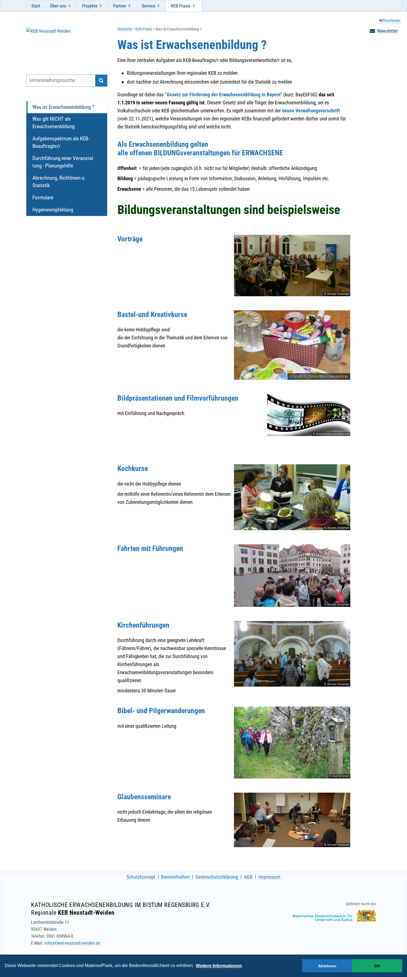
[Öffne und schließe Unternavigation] (69, 6)
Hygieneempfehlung (52, 210)
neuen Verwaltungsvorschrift (311, 111)
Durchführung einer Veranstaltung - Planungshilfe (63, 162)
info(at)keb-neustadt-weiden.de (72, 943)
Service (148, 6)
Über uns (58, 6)
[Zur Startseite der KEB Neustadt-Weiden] (63, 43)
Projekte (89, 6)
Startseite (124, 29)
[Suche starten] (101, 81)
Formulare (42, 197)
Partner (119, 6)
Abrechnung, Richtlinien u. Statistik (59, 182)
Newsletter (387, 31)
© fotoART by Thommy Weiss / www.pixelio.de (318, 376)
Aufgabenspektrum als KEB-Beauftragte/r (60, 142)
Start (35, 6)
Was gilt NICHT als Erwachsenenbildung (53, 123)
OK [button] (377, 966)
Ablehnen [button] (327, 966)
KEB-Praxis (180, 6)
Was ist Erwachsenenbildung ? (63, 107)
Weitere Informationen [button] (219, 965)
